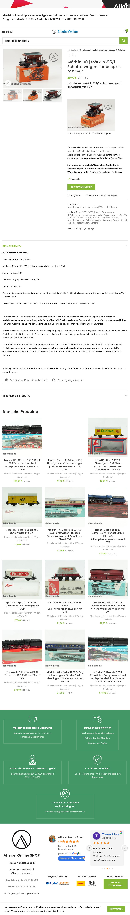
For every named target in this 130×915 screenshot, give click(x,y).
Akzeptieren (116, 909)
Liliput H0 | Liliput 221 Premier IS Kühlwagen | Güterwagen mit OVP (22, 605)
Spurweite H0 (120, 220)
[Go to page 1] (104, 868)
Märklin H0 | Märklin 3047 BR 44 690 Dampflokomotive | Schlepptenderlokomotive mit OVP (22, 465)
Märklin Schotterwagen (92, 154)
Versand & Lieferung (16, 396)
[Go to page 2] (107, 868)
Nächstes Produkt (75, 55)
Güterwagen (110, 215)
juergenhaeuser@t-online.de (25, 893)
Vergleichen (76, 195)
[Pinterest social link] (85, 229)
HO (124, 215)
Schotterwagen (93, 220)
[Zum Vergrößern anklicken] (8, 83)
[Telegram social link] (93, 229)
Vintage (94, 222)
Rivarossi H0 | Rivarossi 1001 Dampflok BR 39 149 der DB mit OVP (22, 675)
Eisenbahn (97, 215)
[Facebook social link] (76, 229)
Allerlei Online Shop (70, 837)
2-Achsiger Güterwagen (79, 215)
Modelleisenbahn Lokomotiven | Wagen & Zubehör (102, 50)
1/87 (90, 212)
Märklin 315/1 (84, 217)
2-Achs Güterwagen (104, 212)
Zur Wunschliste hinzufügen (103, 195)
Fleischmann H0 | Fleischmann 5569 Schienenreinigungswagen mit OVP (65, 607)
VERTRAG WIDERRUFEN (115, 884)
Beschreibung (11, 245)
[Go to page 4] (112, 868)
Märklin (71, 217)
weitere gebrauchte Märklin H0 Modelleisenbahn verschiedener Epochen (95, 151)
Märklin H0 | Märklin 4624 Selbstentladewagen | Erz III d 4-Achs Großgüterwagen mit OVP (108, 607)
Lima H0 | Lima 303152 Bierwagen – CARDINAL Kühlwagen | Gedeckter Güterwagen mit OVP (107, 465)
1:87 (84, 212)
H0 (119, 215)
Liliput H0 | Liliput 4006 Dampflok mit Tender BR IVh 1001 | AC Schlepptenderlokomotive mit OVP (108, 536)
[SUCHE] (123, 40)
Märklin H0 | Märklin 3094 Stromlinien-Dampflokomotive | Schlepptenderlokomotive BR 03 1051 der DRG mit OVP (108, 677)
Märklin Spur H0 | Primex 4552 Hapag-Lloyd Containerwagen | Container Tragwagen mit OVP (65, 465)
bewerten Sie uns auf (71, 858)
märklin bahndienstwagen (105, 217)
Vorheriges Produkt (69, 55)
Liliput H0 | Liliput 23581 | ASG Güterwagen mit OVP (22, 531)
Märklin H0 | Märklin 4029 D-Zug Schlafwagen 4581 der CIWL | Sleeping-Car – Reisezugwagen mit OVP (65, 677)
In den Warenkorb (81, 187)
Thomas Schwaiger (111, 834)
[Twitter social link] (80, 229)
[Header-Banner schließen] (126, 4)
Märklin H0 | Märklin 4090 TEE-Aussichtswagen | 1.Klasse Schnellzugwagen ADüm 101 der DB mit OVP (65, 534)
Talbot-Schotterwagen (78, 222)
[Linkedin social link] (89, 229)
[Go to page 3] (109, 868)
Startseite (71, 50)
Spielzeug (107, 220)
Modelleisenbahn (76, 220)
